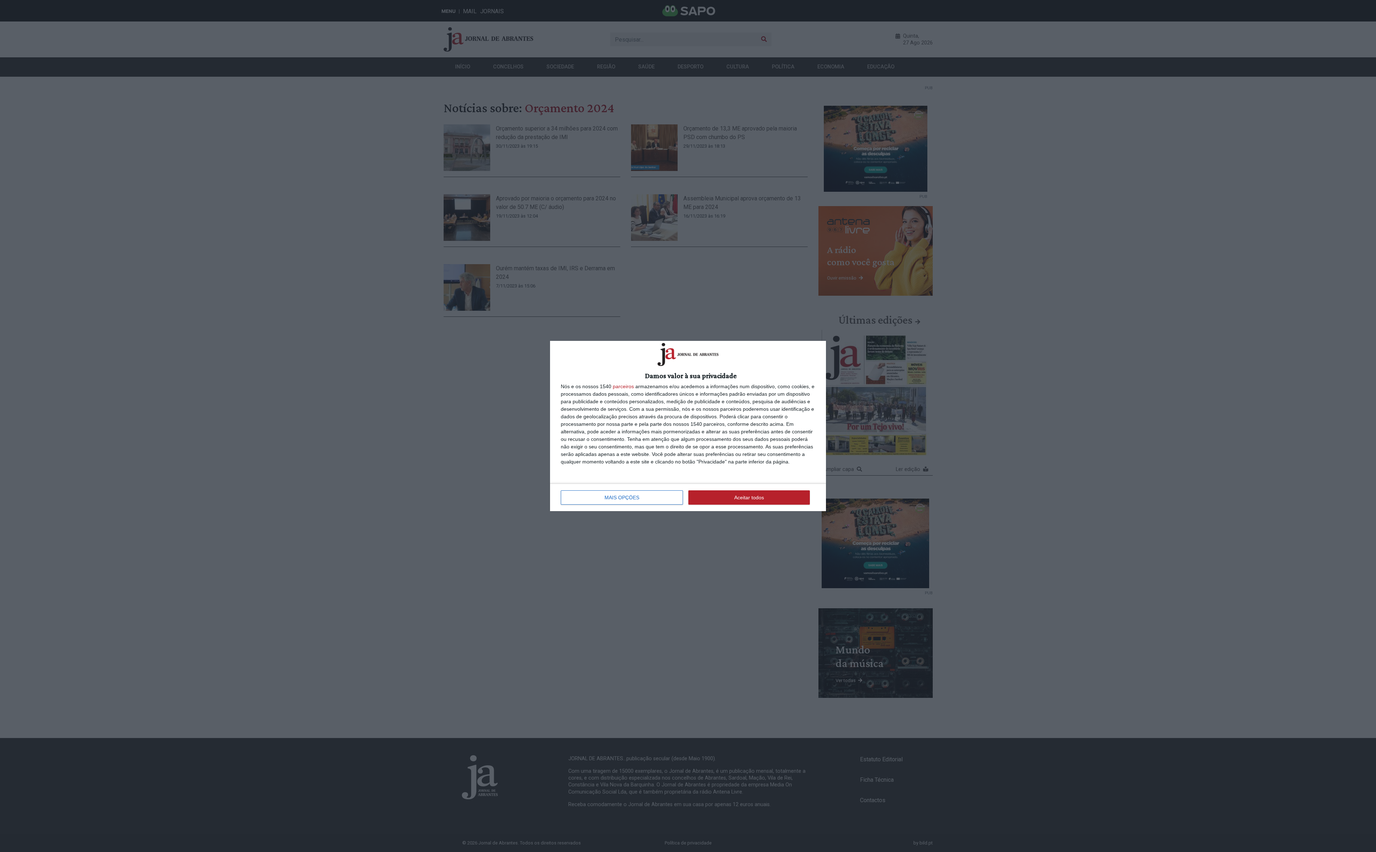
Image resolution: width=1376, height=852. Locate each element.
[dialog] (688, 426)
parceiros (623, 386)
